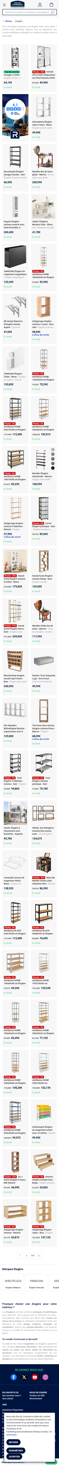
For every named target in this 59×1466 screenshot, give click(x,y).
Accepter (14, 1456)
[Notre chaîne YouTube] (35, 1377)
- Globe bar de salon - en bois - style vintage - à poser (42, 632)
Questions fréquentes (12, 1410)
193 (32, 1255)
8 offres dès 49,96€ (40, 335)
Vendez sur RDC (37, 1395)
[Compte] (39, 4)
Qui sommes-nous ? (11, 1395)
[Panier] (51, 4)
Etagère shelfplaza (13, 1288)
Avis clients (7, 1398)
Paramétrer (16, 1450)
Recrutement (35, 1398)
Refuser (13, 1442)
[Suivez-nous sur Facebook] (14, 1377)
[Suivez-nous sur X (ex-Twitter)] (24, 1377)
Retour (8, 21)
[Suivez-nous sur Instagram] (45, 1377)
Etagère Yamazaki (36, 1288)
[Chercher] (53, 12)
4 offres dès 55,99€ (40, 739)
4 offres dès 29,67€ (12, 537)
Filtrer (51, 1462)
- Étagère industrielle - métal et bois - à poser (42, 479)
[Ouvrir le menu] (4, 4)
